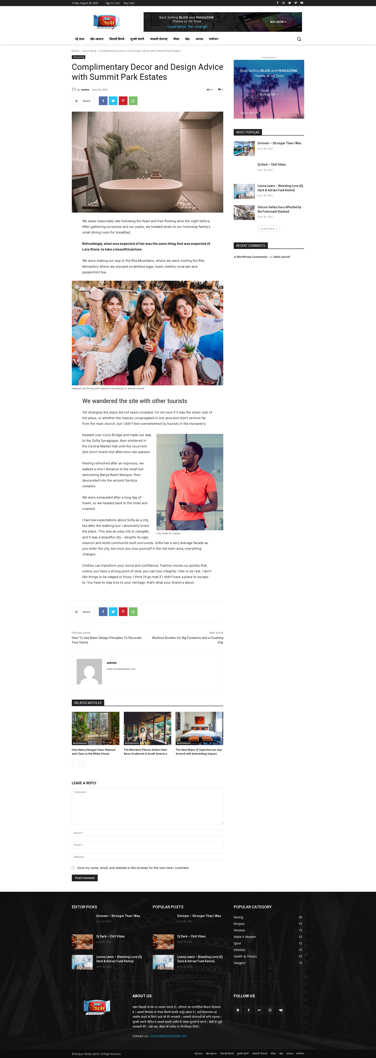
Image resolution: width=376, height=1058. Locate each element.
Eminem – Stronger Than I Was (279, 143)
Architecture (80, 743)
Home (75, 51)
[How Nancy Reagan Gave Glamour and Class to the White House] (95, 728)
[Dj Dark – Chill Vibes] (244, 170)
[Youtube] (301, 3)
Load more (267, 228)
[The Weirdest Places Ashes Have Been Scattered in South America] (147, 728)
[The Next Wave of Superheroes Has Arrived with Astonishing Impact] (199, 728)
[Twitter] (289, 3)
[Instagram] (283, 3)
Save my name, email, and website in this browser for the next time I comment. (133, 868)
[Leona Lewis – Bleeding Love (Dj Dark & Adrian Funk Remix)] (244, 191)
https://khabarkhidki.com (121, 668)
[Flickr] (259, 1010)
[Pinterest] (123, 100)
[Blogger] (238, 1010)
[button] (299, 39)
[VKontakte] (281, 1010)
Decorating (89, 51)
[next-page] (81, 764)
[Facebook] (277, 3)
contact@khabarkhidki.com (168, 1036)
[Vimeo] (295, 3)
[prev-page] (74, 764)
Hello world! (281, 257)
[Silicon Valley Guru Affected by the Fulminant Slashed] (244, 212)
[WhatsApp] (133, 100)
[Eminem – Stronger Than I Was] (244, 148)
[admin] (74, 89)
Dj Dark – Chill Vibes (272, 164)
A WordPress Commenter (250, 257)
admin (85, 89)
